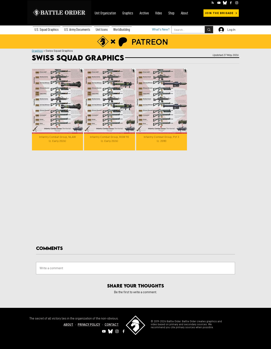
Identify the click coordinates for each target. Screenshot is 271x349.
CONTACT (112, 324)
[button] (77, 28)
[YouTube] (219, 3)
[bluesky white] (225, 3)
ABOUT (68, 324)
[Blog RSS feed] (213, 3)
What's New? (161, 29)
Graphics (37, 50)
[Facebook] (231, 3)
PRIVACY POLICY (89, 324)
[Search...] (209, 29)
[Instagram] (237, 3)
